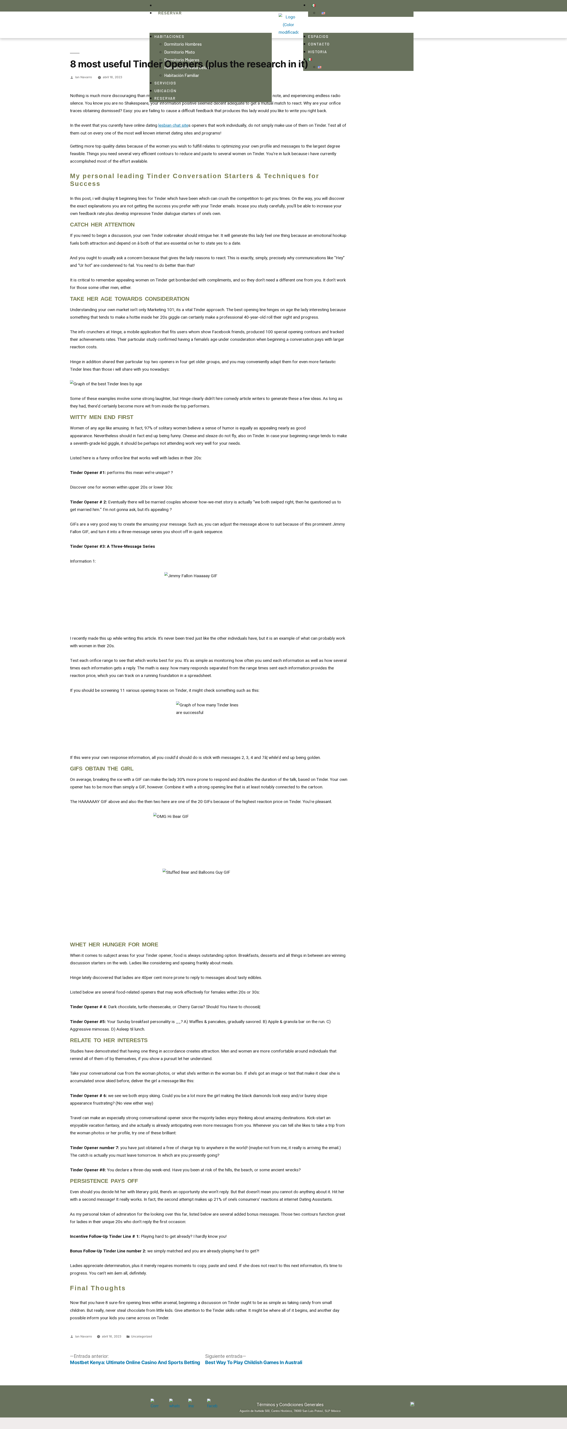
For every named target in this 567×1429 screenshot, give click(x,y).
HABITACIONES (169, 36)
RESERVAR (170, 13)
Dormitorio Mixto (179, 52)
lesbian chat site (173, 125)
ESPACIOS (318, 36)
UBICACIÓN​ (165, 90)
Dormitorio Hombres (183, 44)
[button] (211, 25)
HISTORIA (317, 51)
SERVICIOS (165, 83)
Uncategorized (141, 1336)
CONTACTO (319, 44)
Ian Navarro (83, 77)
